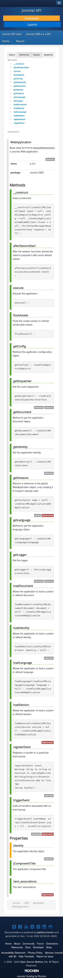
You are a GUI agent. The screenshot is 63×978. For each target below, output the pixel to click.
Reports (20, 41)
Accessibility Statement (13, 952)
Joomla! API (31, 10)
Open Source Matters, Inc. (34, 961)
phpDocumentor (45, 932)
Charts (6, 41)
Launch (32, 24)
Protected (24, 55)
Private (36, 55)
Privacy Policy (35, 952)
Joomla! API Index (12, 34)
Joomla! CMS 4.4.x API (38, 34)
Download (31, 18)
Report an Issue (44, 956)
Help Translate (26, 956)
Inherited (48, 55)
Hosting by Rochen (31, 976)
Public (12, 55)
